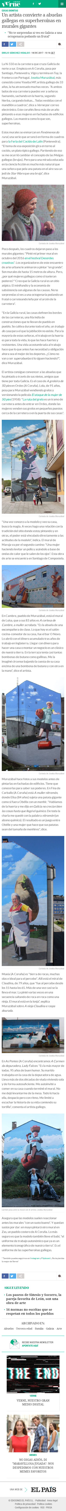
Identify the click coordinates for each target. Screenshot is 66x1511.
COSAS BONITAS (10, 10)
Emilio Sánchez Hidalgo (16, 53)
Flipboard (46, 1258)
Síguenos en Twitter (40, 3)
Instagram (35, 1258)
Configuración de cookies (27, 1507)
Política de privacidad (25, 1504)
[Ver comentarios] (60, 44)
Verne (11, 4)
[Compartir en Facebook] (5, 44)
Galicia (50, 1328)
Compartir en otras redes (20, 44)
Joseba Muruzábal (43, 77)
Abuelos (9, 1328)
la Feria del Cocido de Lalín (25, 141)
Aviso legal (52, 1500)
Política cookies (44, 1504)
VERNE (33, 1395)
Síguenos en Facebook (33, 3)
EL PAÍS (43, 1489)
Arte (59, 1328)
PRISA (49, 1507)
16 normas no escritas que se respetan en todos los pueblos (30, 1312)
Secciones (62, 4)
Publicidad (40, 1500)
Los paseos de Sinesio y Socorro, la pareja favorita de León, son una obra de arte (33, 1299)
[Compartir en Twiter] (12, 44)
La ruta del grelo (33, 399)
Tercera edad (24, 1328)
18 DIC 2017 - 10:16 (43, 53)
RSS (42, 1507)
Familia (39, 1328)
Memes (33, 1455)
